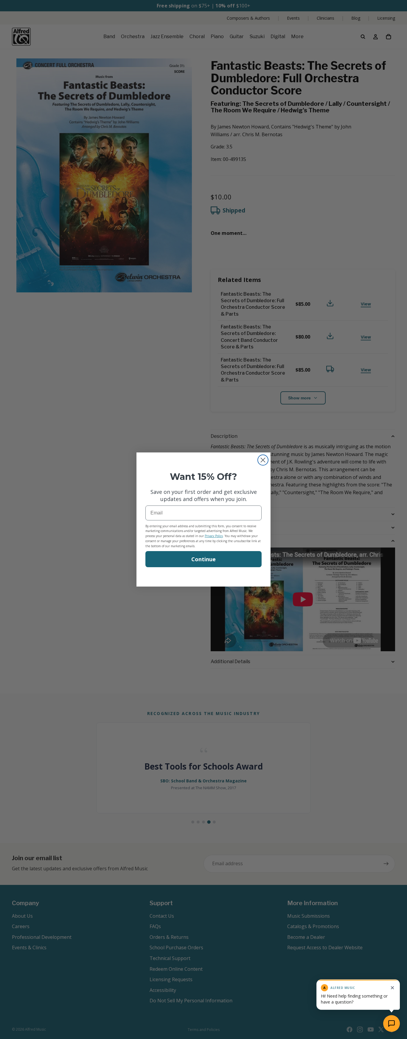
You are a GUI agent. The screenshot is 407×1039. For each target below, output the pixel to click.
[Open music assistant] (391, 1023)
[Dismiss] (392, 988)
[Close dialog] (263, 460)
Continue (203, 559)
